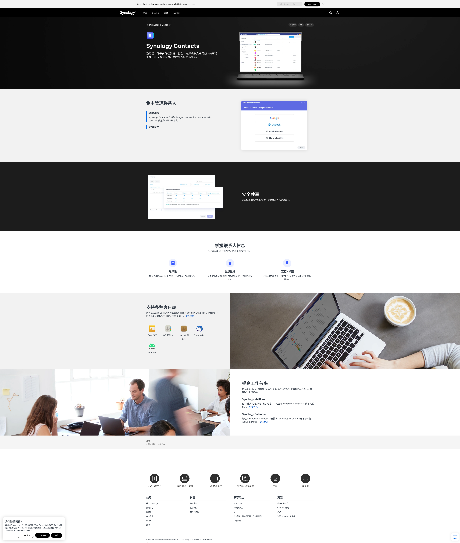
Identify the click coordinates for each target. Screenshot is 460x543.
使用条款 (185, 539)
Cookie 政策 (48, 528)
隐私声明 (38, 528)
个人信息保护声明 (195, 539)
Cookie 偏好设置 (207, 539)
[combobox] (289, 4)
